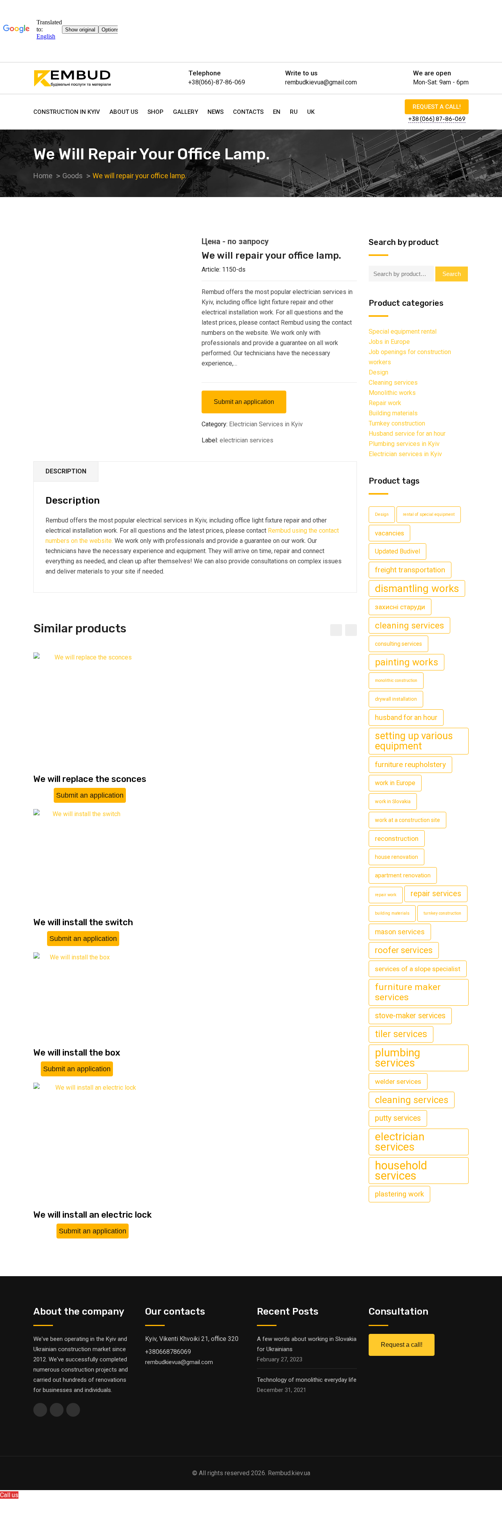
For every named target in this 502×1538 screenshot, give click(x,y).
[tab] (66, 472)
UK (311, 111)
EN (276, 111)
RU (294, 111)
